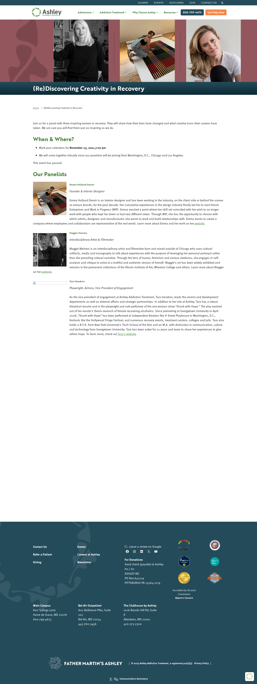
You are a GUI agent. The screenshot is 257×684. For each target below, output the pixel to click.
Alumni (143, 2)
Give (192, 2)
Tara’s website (127, 334)
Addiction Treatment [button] (112, 12)
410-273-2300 (133, 624)
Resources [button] (170, 12)
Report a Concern (184, 597)
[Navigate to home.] (46, 12)
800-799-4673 (192, 12)
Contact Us (209, 2)
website (199, 223)
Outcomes (176, 2)
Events (158, 2)
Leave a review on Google (145, 546)
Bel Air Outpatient (90, 605)
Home (36, 108)
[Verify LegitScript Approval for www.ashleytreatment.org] (184, 561)
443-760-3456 (87, 624)
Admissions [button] (84, 12)
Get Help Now (216, 12)
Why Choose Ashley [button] (144, 12)
